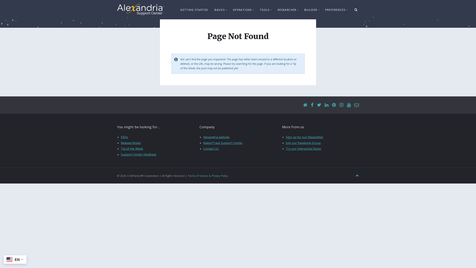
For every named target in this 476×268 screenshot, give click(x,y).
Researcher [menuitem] (287, 10)
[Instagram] (341, 105)
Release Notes (131, 143)
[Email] (356, 105)
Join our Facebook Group (303, 143)
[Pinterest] (334, 105)
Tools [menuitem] (265, 10)
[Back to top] (357, 176)
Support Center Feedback (138, 154)
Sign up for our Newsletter (304, 137)
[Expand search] (356, 9)
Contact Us (210, 149)
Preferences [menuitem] (335, 10)
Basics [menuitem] (219, 10)
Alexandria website (216, 137)
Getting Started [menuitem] (194, 10)
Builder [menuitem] (310, 10)
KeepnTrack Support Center (223, 143)
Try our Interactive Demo (303, 149)
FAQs (124, 137)
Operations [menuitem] (242, 10)
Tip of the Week (132, 149)
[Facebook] (312, 105)
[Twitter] (319, 105)
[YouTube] (349, 105)
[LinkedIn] (327, 105)
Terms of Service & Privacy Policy (208, 176)
